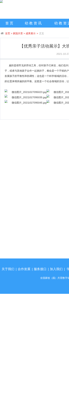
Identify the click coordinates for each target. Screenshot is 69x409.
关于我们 (8, 269)
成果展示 (31, 33)
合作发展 (24, 269)
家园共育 (18, 33)
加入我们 (56, 269)
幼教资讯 (33, 23)
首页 (9, 23)
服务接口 (40, 269)
